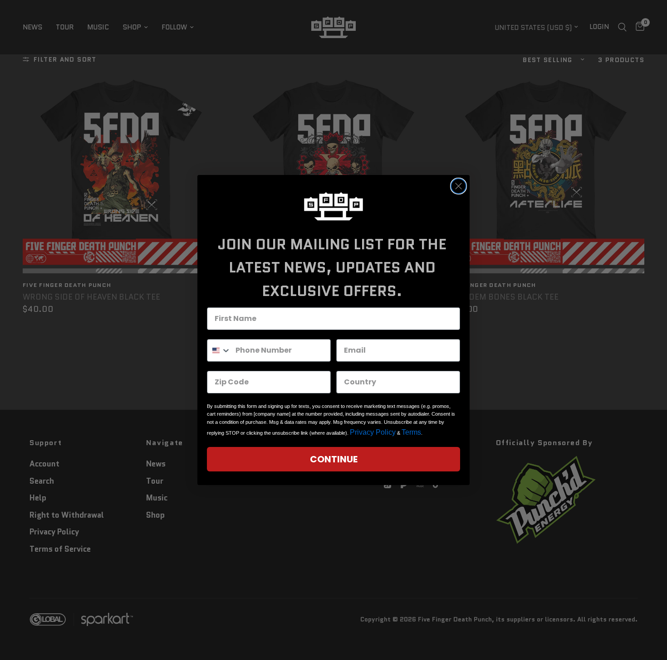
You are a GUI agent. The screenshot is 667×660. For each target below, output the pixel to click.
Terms (411, 432)
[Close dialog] (458, 186)
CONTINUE (334, 459)
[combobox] (219, 350)
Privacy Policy (373, 432)
